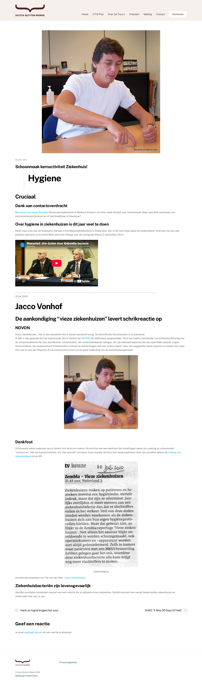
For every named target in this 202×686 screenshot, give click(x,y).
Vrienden (134, 14)
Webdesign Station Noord (26, 676)
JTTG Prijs (98, 14)
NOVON (86, 338)
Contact (160, 14)
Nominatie (178, 14)
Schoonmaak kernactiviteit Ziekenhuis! (51, 166)
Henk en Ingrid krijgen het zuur (39, 610)
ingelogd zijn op (33, 632)
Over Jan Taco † (116, 14)
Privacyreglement (68, 662)
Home (85, 14)
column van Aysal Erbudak (34, 212)
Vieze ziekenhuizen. (75, 577)
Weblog (147, 14)
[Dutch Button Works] (30, 14)
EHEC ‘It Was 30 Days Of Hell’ (163, 610)
